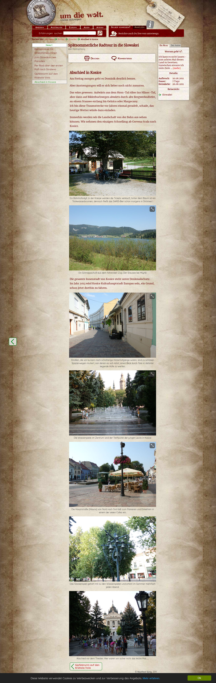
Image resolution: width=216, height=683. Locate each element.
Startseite (49, 39)
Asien (86, 27)
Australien (56, 27)
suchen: (51, 33)
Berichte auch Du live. (138, 33)
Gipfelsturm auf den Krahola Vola (87, 666)
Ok (199, 678)
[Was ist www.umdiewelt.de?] (150, 24)
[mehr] (177, 68)
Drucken (95, 58)
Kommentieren (125, 58)
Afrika (99, 27)
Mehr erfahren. (151, 678)
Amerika (39, 27)
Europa (73, 27)
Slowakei (73, 39)
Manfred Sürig (78, 49)
